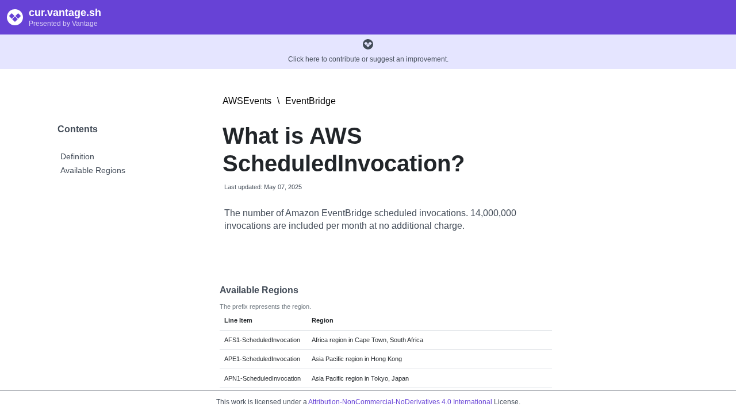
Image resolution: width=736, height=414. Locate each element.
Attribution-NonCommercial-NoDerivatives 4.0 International (400, 402)
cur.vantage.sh (65, 12)
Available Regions (92, 170)
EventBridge (310, 101)
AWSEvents (247, 101)
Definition (77, 156)
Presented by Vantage (63, 24)
